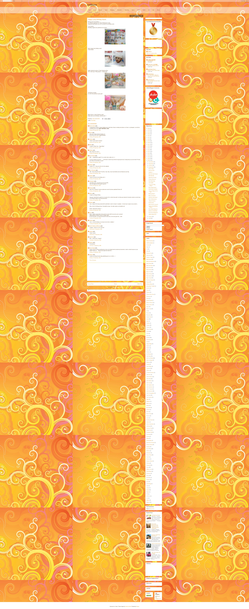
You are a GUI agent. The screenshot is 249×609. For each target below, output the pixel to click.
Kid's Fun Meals (149, 358)
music (147, 417)
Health (144, 9)
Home (115, 283)
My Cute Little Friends (153, 173)
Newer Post (90, 283)
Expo (147, 321)
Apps (147, 246)
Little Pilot (148, 395)
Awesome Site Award (153, 197)
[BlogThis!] (106, 118)
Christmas (148, 296)
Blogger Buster (152, 508)
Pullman (148, 450)
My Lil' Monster (92, 170)
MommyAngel (92, 155)
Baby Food (148, 271)
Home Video (151, 168)
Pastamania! (151, 202)
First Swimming (152, 181)
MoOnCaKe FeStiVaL (153, 189)
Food (89, 9)
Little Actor (148, 374)
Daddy (147, 298)
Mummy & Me (151, 170)
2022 (149, 135)
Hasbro (147, 345)
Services (148, 458)
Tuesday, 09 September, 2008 (95, 218)
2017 (149, 144)
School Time (148, 454)
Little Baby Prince (152, 69)
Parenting (127, 9)
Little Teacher (149, 397)
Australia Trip (149, 253)
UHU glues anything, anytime (153, 65)
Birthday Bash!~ (152, 193)
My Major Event (149, 419)
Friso (147, 333)
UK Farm (148, 496)
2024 (149, 132)
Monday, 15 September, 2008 (95, 252)
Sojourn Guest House (156, 543)
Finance (96, 12)
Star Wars (148, 477)
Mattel (147, 405)
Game (147, 335)
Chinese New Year (150, 294)
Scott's (147, 456)
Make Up (148, 403)
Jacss (90, 212)
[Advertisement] (115, 272)
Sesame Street (149, 461)
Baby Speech (149, 275)
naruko (147, 421)
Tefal (147, 485)
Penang (148, 436)
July (150, 218)
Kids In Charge (149, 360)
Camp (147, 290)
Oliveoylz (91, 187)
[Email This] (105, 118)
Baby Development (150, 261)
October (150, 165)
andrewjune (91, 181)
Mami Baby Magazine (153, 209)
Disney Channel (149, 302)
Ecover (147, 312)
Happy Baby (148, 343)
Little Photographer (150, 393)
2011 (149, 154)
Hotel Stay (148, 356)
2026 (149, 128)
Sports (133, 9)
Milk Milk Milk (151, 175)
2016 (149, 146)
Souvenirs (148, 473)
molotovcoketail (128, 606)
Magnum (148, 401)
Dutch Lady (148, 308)
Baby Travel (148, 277)
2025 (149, 130)
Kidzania (148, 362)
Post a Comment (93, 260)
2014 (149, 149)
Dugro (147, 306)
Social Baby (148, 471)
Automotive (148, 255)
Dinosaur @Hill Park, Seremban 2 (156, 535)
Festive (147, 325)
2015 (149, 147)
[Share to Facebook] (108, 118)
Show (138, 9)
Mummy (148, 415)
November (151, 163)
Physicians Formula (150, 442)
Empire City (148, 316)
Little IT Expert (149, 388)
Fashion (148, 323)
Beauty (100, 9)
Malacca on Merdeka (153, 210)
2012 (149, 153)
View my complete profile (151, 53)
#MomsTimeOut (149, 240)
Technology (148, 483)
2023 (149, 133)
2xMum (90, 193)
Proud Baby (93, 120)
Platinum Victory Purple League (154, 70)
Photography (149, 440)
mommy (148, 409)
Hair (147, 341)
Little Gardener (149, 386)
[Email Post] (102, 118)
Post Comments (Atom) (117, 287)
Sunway (148, 479)
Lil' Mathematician (150, 372)
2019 (149, 140)
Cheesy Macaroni (152, 179)
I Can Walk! (151, 182)
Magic (147, 399)
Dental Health (149, 300)
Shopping (112, 9)
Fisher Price (148, 329)
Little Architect (149, 376)
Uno (147, 498)
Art (149, 9)
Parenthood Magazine (153, 212)
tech (153, 9)
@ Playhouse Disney (156, 515)
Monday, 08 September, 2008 (95, 130)
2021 (149, 137)
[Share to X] (107, 118)
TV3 (147, 493)
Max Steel (148, 407)
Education (119, 9)
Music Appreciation (152, 187)
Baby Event (148, 267)
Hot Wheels (148, 354)
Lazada (147, 364)
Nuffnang (148, 426)
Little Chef (148, 382)
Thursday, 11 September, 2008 (95, 240)
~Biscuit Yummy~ (152, 200)
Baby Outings (149, 273)
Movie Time (148, 413)
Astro (147, 251)
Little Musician (149, 391)
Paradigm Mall (149, 432)
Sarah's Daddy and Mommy (94, 225)
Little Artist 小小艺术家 (152, 64)
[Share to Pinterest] (109, 118)
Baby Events (148, 269)
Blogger (137, 606)
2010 (149, 156)
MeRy (90, 144)
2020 (149, 139)
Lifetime (148, 370)
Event (95, 9)
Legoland (148, 368)
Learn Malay (148, 366)
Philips (147, 438)
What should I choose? (153, 204)
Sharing (148, 463)
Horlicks (148, 351)
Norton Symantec (149, 424)
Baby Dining (148, 263)
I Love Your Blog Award (152, 185)
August (150, 216)
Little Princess (151, 79)
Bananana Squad (149, 279)
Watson (147, 500)
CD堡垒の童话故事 (151, 59)
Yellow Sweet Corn (152, 214)
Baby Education (149, 265)
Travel (106, 9)
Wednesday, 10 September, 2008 (96, 229)
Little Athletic (148, 380)
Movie (158, 9)
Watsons (148, 502)
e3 (146, 310)
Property (90, 12)
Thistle (147, 487)
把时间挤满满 (150, 60)
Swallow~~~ (151, 172)
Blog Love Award (152, 195)
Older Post (139, 283)
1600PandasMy (149, 242)
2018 (149, 142)
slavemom (91, 236)
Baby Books (148, 259)
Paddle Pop (148, 430)
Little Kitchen (151, 74)
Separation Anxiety (152, 177)
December (151, 161)
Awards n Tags (149, 257)
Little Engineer (149, 384)
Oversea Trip (149, 428)
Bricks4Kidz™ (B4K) (150, 286)
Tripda (147, 491)
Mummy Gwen (92, 125)
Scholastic (148, 452)
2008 (149, 160)
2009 (149, 158)
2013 (149, 151)
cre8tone (92, 4)
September (151, 167)
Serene (90, 132)
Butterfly (148, 288)
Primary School (149, 444)
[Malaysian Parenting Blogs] (153, 36)
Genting (148, 337)
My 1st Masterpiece (153, 199)
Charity (147, 292)
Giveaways (148, 339)
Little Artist (148, 378)
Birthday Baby (149, 284)
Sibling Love (148, 469)
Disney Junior (149, 304)
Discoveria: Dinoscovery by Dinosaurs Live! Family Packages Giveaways (155, 526)
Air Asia (147, 244)
